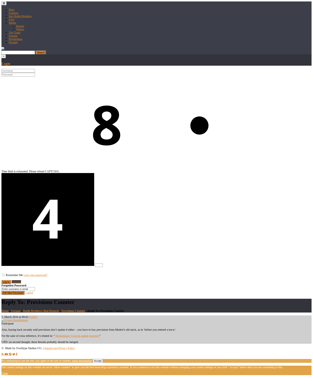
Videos (20, 29)
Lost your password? (35, 275)
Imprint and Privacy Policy (59, 348)
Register (16, 281)
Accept (97, 360)
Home (5, 310)
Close (4, 373)
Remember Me (14, 275)
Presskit (13, 42)
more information (82, 360)
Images (20, 26)
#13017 (33, 317)
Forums (13, 35)
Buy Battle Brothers (20, 16)
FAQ (11, 19)
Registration (15, 39)
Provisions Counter (73, 310)
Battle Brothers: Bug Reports (41, 310)
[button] (2, 48)
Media (12, 22)
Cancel (29, 292)
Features (13, 13)
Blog (11, 9)
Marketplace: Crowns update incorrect (77, 335)
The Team (14, 32)
